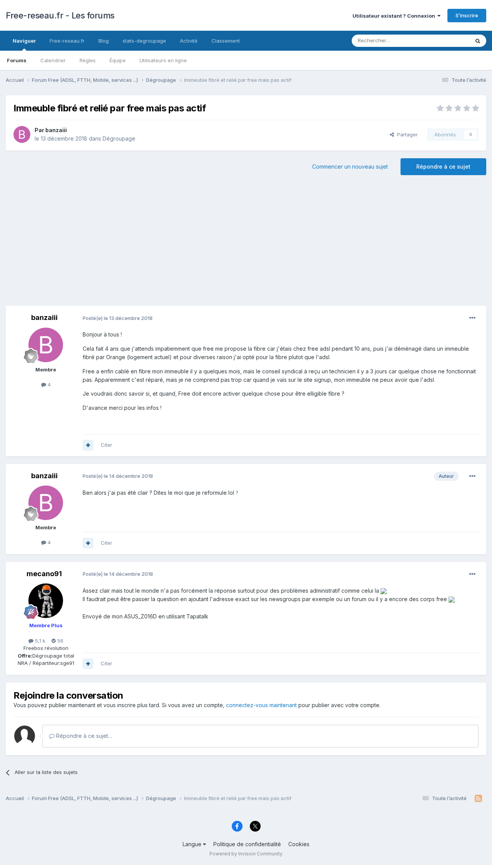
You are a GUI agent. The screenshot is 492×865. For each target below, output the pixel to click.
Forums (17, 60)
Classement (225, 41)
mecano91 (44, 574)
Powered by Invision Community (246, 854)
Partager (406, 134)
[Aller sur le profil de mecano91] (45, 600)
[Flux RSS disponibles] (478, 798)
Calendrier (53, 60)
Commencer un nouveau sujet (350, 166)
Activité (189, 41)
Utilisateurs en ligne (163, 60)
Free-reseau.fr (67, 41)
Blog (103, 41)
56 (59, 641)
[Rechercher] (477, 41)
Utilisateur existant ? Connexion (394, 16)
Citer (106, 445)
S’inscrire (466, 15)
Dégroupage (119, 138)
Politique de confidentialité (247, 844)
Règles (88, 60)
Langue (193, 844)
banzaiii (56, 130)
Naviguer (24, 41)
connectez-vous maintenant (261, 705)
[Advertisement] (246, 244)
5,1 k (39, 641)
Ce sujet (449, 40)
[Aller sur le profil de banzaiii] (21, 134)
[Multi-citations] (88, 445)
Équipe (118, 60)
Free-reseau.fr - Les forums (60, 15)
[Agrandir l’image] (384, 590)
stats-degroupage (144, 41)
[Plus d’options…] (472, 318)
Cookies (298, 844)
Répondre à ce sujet (443, 166)
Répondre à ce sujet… (83, 735)
